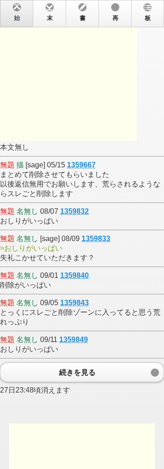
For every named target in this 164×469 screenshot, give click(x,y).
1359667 (81, 165)
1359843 (74, 303)
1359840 (74, 275)
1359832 (74, 211)
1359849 (73, 339)
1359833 (96, 238)
